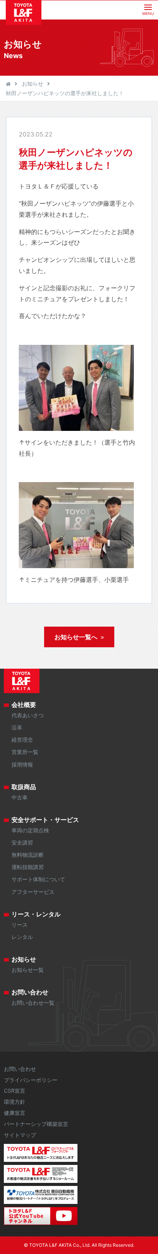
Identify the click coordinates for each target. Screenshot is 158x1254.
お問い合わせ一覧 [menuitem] (33, 1002)
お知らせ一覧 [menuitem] (28, 969)
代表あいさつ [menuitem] (28, 715)
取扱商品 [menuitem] (24, 787)
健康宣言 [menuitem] (14, 1112)
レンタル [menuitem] (22, 937)
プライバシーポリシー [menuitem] (31, 1080)
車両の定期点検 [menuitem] (30, 830)
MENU (148, 13)
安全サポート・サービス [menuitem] (45, 820)
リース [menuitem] (20, 924)
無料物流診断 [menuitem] (28, 854)
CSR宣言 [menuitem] (14, 1090)
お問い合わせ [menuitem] (30, 992)
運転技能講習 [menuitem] (28, 867)
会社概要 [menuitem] (24, 704)
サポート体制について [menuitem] (38, 879)
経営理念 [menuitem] (22, 739)
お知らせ (32, 83)
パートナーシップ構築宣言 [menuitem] (36, 1124)
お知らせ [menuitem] (24, 959)
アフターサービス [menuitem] (33, 892)
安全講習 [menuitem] (22, 842)
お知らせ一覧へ (75, 637)
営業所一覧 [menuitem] (25, 752)
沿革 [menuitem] (17, 727)
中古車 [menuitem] (20, 797)
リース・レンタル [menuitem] (36, 914)
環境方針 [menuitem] (14, 1101)
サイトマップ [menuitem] (20, 1135)
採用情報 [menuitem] (22, 764)
